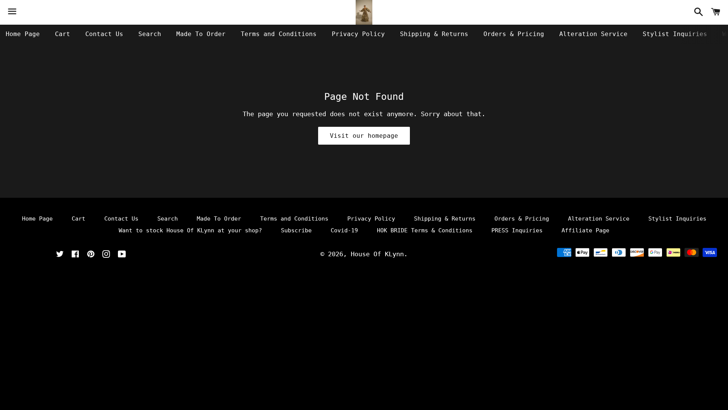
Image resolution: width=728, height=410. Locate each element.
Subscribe (296, 230)
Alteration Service (593, 34)
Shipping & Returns (434, 34)
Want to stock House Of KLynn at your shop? (190, 230)
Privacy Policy (358, 34)
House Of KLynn (377, 254)
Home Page (23, 34)
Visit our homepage (364, 135)
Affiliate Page (585, 230)
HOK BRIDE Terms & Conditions (424, 230)
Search (149, 34)
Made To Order (201, 34)
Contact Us (104, 34)
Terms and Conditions (279, 34)
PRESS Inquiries (517, 230)
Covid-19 (344, 230)
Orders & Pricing (513, 34)
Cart (62, 34)
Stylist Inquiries (675, 34)
